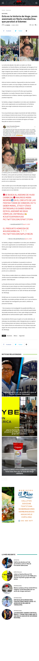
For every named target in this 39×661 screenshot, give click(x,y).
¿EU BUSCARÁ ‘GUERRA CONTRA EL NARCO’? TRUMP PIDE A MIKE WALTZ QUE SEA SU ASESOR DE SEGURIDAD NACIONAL (25, 615)
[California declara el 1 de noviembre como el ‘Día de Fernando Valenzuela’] (19, 376)
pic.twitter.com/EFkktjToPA (18, 219)
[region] (19, 518)
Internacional (19, 467)
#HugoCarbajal (11, 231)
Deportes (19, 389)
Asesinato (9, 335)
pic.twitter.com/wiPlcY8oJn (18, 234)
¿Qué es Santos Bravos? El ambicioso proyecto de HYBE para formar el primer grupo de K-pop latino (19, 432)
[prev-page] (3, 479)
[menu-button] (2, 2)
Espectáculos (19, 427)
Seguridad (21, 335)
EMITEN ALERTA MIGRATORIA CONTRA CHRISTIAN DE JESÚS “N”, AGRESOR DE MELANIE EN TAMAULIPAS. (25, 602)
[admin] (3, 25)
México (15, 335)
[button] (36, 2)
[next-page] (6, 479)
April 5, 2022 (26, 224)
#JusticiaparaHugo (13, 216)
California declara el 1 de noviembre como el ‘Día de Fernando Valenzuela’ (19, 393)
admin (8, 25)
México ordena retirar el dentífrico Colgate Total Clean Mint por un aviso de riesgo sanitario (20, 471)
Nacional (8, 10)
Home (3, 10)
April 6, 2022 (28, 239)
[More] (26, 31)
